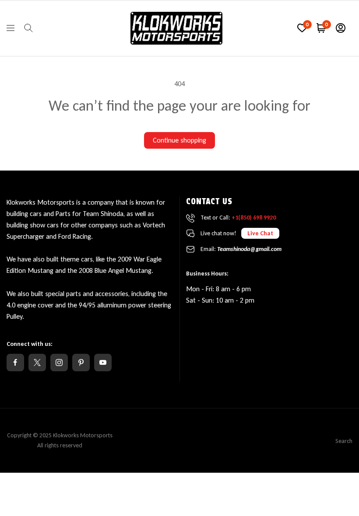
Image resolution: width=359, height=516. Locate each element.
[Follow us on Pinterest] (81, 362)
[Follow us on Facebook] (15, 362)
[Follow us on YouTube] (103, 362)
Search (343, 441)
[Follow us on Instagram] (59, 362)
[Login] (340, 28)
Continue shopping (179, 140)
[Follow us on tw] (37, 362)
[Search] (28, 28)
